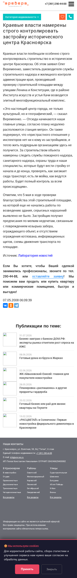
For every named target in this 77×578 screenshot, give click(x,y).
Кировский (32, 480)
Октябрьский (33, 488)
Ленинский (32, 484)
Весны (53, 492)
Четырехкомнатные (12, 492)
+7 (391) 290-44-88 (44, 453)
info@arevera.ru (17, 457)
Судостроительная (58, 473)
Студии (6, 476)
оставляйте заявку (48, 276)
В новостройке (9, 473)
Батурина (54, 480)
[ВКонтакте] (5, 305)
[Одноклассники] (10, 305)
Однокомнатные (10, 480)
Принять (27, 569)
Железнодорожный (35, 476)
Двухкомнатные (10, 484)
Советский (32, 473)
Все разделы (8, 497)
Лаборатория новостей (35, 255)
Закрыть (51, 569)
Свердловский (33, 492)
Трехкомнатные (10, 488)
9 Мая (52, 488)
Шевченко (54, 476)
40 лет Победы (56, 484)
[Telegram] (16, 305)
